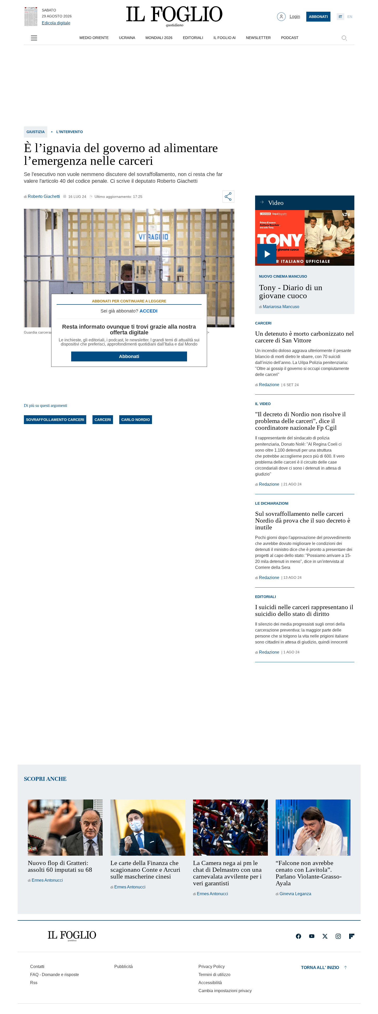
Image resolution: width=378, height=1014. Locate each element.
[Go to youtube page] (311, 936)
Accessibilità (210, 982)
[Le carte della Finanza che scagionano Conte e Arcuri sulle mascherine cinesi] (147, 828)
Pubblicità (123, 966)
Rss (33, 982)
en (349, 17)
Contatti (37, 966)
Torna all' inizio (320, 967)
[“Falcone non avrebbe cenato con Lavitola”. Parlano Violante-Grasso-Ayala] (313, 828)
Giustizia (35, 132)
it (340, 17)
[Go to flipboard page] (351, 936)
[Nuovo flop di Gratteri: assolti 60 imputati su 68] (65, 828)
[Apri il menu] (34, 38)
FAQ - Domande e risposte (54, 974)
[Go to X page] (325, 936)
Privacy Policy (211, 966)
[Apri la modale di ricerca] (344, 38)
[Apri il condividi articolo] (228, 197)
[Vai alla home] (174, 16)
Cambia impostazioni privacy (225, 991)
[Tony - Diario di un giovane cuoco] (304, 238)
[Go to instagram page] (338, 936)
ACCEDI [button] (148, 311)
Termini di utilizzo (214, 974)
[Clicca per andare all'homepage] (72, 936)
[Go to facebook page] (298, 936)
